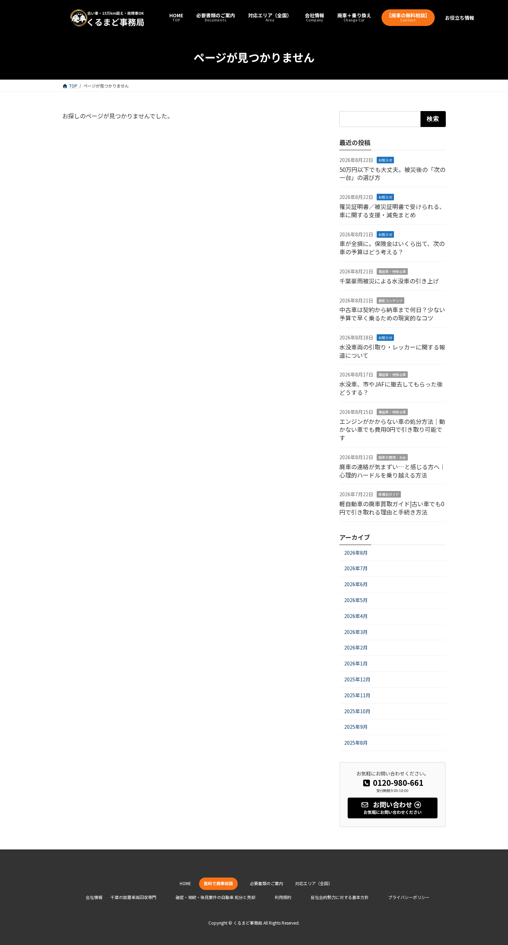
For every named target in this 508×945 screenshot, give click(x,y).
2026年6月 (356, 584)
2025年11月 (357, 695)
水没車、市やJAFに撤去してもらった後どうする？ (391, 388)
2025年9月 (356, 726)
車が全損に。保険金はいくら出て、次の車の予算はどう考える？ (392, 247)
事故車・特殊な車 (392, 271)
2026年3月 (356, 631)
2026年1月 (356, 663)
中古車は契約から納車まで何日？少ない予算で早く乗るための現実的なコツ (392, 314)
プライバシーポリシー (409, 897)
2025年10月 (357, 711)
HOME (185, 883)
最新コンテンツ (390, 300)
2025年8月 (356, 742)
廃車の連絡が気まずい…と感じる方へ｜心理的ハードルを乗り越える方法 (392, 470)
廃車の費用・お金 (392, 457)
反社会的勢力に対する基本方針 (340, 897)
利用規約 (283, 897)
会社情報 (94, 897)
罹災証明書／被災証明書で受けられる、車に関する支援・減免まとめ (392, 210)
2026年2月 (356, 647)
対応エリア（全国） (313, 883)
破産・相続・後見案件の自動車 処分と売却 (215, 897)
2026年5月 (356, 600)
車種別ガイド (388, 494)
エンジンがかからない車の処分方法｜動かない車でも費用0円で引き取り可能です (392, 429)
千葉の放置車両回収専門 (133, 897)
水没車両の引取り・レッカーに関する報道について (392, 351)
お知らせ (385, 160)
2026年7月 (356, 568)
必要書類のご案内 (266, 883)
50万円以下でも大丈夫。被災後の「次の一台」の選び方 (392, 173)
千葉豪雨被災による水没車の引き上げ (389, 280)
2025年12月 (357, 679)
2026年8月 (356, 552)
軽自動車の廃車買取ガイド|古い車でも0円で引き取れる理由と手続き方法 (391, 507)
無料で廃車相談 (218, 883)
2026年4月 (356, 615)
